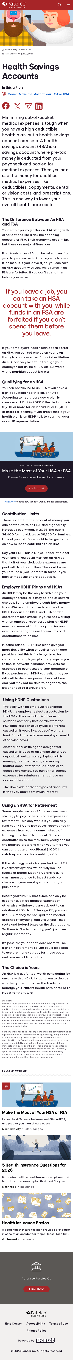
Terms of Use (57, 1355)
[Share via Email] (28, 110)
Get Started (36, 508)
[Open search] (59, 5)
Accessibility (35, 1355)
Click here (11, 521)
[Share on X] (17, 110)
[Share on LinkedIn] (39, 110)
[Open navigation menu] (69, 5)
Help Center (14, 1355)
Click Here (36, 1321)
